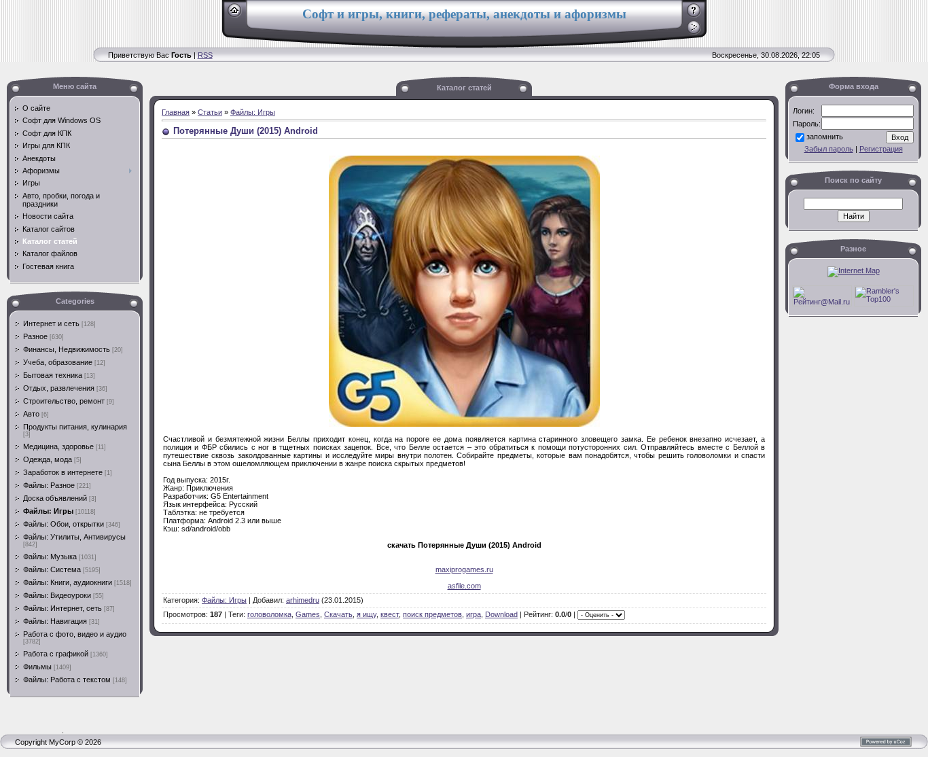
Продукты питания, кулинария (75, 427)
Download (501, 614)
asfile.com (464, 586)
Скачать (338, 614)
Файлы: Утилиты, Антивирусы (74, 537)
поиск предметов (432, 614)
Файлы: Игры (48, 511)
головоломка (269, 614)
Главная (176, 112)
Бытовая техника (52, 375)
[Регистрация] (694, 15)
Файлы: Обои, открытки (63, 524)
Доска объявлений (55, 498)
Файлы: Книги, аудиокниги (67, 582)
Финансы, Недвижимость (66, 349)
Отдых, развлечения (58, 388)
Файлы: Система (52, 569)
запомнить (824, 137)
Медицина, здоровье (58, 446)
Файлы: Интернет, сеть (62, 608)
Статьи (210, 112)
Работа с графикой (55, 654)
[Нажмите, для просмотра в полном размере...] (464, 424)
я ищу (366, 614)
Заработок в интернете (63, 472)
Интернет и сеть (51, 323)
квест (389, 614)
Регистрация (881, 149)
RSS (205, 55)
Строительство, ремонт (64, 401)
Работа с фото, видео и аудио (74, 634)
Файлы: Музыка (50, 556)
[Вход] (694, 32)
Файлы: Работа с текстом (67, 679)
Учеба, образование (57, 362)
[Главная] (235, 15)
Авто (31, 414)
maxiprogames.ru (464, 569)
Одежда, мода (47, 459)
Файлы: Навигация (55, 621)
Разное (35, 336)
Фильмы (37, 667)
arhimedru (302, 600)
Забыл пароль (828, 149)
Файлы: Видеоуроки (57, 595)
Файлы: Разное (49, 485)
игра (473, 614)
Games (308, 614)
